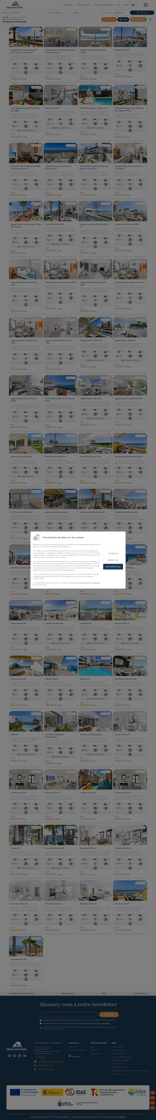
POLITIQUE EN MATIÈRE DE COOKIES (85, 583)
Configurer (113, 553)
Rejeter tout (113, 560)
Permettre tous (113, 566)
